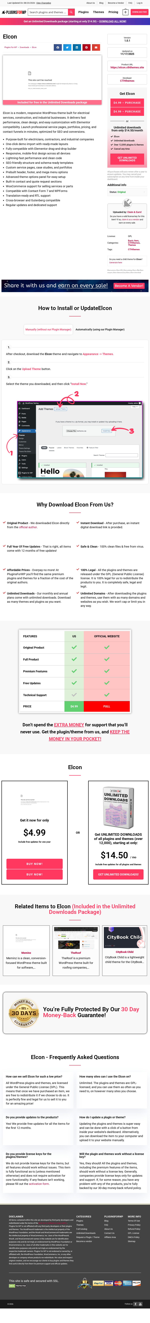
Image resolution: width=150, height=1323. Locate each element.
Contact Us (109, 1233)
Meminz (26, 952)
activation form (39, 1184)
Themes (132, 245)
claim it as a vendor (130, 219)
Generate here (115, 262)
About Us (90, 3)
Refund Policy (134, 1229)
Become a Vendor (116, 3)
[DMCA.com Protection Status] (18, 1285)
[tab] (48, 330)
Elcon (34, 47)
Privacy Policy (134, 1225)
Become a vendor (84, 1241)
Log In (140, 3)
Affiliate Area (110, 1237)
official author (28, 527)
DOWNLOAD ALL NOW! (112, 21)
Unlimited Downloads (86, 1233)
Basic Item (133, 240)
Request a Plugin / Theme (87, 1237)
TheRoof (76, 952)
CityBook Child (124, 951)
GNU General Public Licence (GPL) (53, 1223)
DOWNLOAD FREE (139, 12)
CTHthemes (127, 80)
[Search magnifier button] (71, 12)
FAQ (130, 3)
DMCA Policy (133, 1237)
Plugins (79, 1221)
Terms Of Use (134, 1221)
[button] (58, 47)
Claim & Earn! (134, 212)
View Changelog (43, 3)
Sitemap (131, 1241)
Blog (101, 3)
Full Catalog (81, 1229)
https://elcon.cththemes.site (127, 67)
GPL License (133, 1233)
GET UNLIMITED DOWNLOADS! (118, 874)
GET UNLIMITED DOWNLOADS (127, 159)
